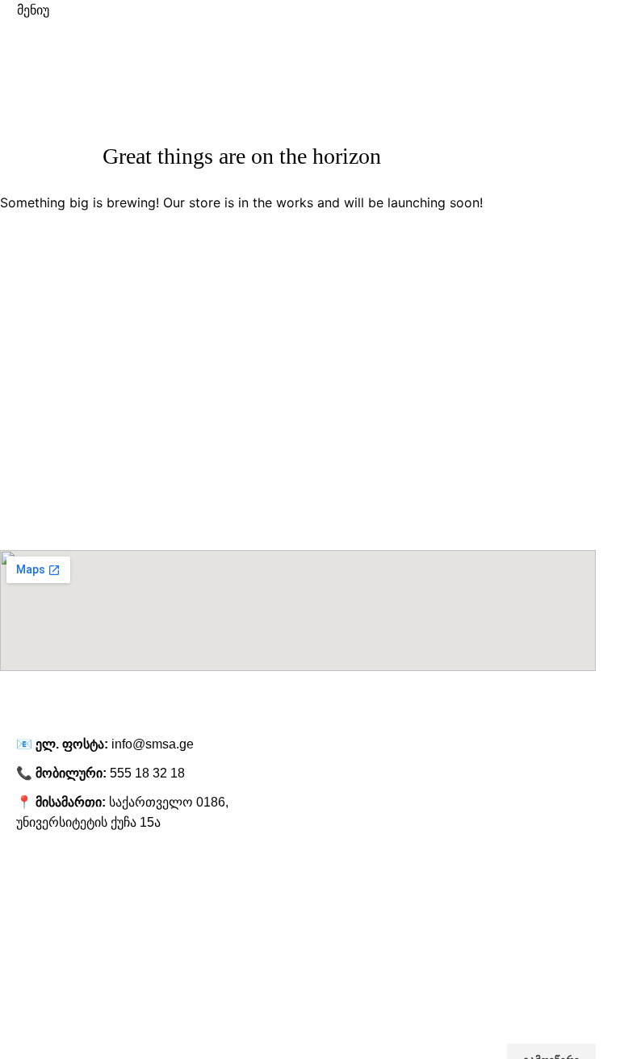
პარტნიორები (36, 953)
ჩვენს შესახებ (35, 871)
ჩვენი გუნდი (32, 925)
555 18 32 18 (147, 773)
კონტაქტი (26, 1009)
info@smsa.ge (152, 744)
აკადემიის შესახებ (48, 898)
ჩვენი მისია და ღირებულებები (80, 981)
